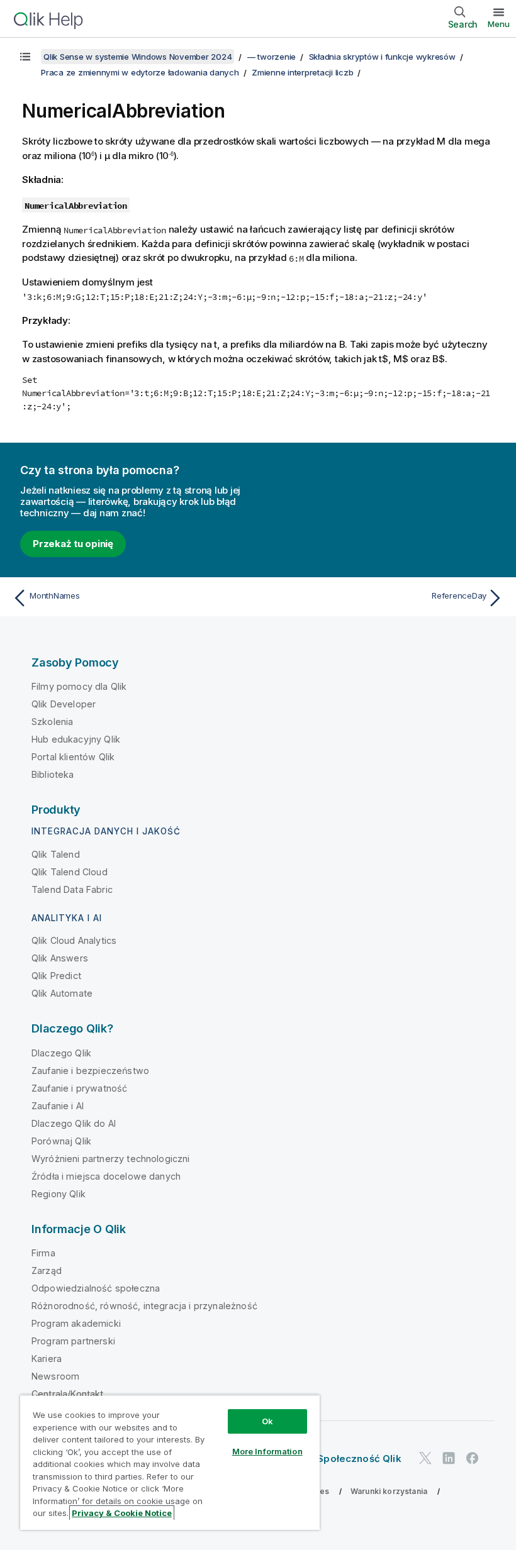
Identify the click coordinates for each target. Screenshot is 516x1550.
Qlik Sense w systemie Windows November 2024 (137, 57)
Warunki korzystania (389, 1491)
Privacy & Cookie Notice (122, 1513)
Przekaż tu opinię (73, 544)
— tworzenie (271, 57)
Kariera (46, 1358)
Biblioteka (52, 774)
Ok (267, 1421)
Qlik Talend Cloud (69, 871)
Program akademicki (76, 1323)
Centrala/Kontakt (67, 1393)
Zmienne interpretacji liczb (302, 72)
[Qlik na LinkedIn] (448, 1458)
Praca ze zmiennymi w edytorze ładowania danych (140, 72)
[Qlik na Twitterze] (425, 1458)
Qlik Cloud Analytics (73, 940)
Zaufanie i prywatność (79, 1088)
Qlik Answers (59, 958)
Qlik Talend (55, 854)
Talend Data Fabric (72, 889)
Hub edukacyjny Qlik (75, 739)
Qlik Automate (62, 993)
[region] (170, 1462)
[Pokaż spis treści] (25, 57)
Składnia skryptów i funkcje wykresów (382, 57)
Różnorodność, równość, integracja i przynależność (144, 1305)
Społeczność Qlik (359, 1458)
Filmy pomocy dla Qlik (78, 686)
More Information (267, 1451)
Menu (499, 24)
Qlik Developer (63, 704)
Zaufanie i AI (57, 1105)
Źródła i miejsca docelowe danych (106, 1176)
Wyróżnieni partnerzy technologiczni (110, 1158)
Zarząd (46, 1270)
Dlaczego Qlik (61, 1053)
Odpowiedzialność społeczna (95, 1288)
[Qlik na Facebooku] (472, 1458)
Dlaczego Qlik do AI (73, 1123)
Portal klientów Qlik (73, 756)
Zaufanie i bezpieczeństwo (90, 1070)
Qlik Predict (56, 975)
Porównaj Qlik (61, 1141)
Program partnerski (73, 1341)
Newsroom (55, 1376)
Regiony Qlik (58, 1193)
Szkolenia (52, 721)
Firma (43, 1253)
